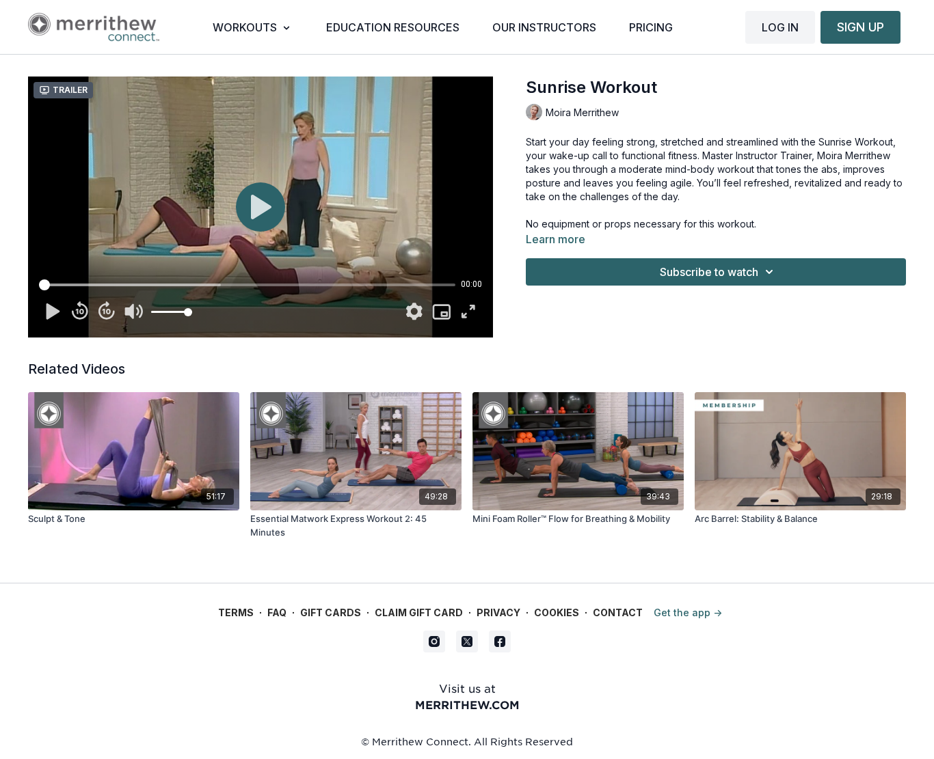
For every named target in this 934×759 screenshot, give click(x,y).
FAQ (276, 612)
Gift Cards (330, 612)
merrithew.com (467, 704)
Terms (236, 612)
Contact (618, 612)
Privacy (498, 612)
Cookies (556, 612)
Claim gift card (419, 612)
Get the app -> (688, 612)
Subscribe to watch (709, 272)
